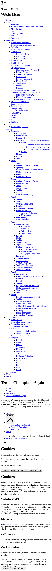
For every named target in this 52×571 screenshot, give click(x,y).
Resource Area (22, 111)
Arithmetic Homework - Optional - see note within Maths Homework (33, 307)
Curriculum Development (21, 322)
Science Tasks (26, 231)
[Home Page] (2, 5)
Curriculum (10, 317)
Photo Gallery (21, 217)
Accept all (15, 470)
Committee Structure (24, 54)
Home (8, 20)
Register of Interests (24, 58)
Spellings (19, 167)
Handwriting (21, 133)
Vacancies (15, 38)
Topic (18, 158)
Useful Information (23, 97)
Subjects (14, 338)
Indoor (18, 86)
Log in (8, 376)
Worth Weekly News (19, 127)
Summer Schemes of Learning (38, 149)
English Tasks (26, 226)
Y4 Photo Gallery (23, 258)
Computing (20, 347)
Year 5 (13, 272)
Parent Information (23, 136)
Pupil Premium (17, 104)
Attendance (20, 56)
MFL (18, 367)
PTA (13, 120)
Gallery (19, 156)
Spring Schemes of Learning (37, 147)
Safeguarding (16, 108)
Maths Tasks (26, 229)
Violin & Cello (22, 261)
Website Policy (17, 429)
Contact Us (15, 31)
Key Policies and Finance (21, 65)
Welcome (15, 24)
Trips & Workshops (29, 213)
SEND (14, 115)
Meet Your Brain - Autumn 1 (27, 70)
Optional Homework (24, 204)
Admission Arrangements (21, 43)
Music (18, 360)
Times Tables (21, 188)
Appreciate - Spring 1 (24, 74)
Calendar (14, 47)
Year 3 (13, 197)
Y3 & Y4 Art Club (23, 263)
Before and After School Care (23, 45)
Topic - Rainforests (23, 270)
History (19, 349)
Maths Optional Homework (27, 288)
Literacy (24, 152)
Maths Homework (23, 172)
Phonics (19, 154)
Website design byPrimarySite (18, 438)
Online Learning (22, 224)
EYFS (13, 329)
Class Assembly (22, 220)
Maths (23, 142)
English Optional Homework (27, 285)
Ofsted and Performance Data (23, 90)
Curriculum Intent (18, 324)
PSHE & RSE (22, 358)
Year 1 (13, 161)
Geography (20, 351)
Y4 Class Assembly (24, 267)
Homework (20, 138)
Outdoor (19, 88)
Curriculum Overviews (20, 326)
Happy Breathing (23, 81)
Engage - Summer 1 (24, 79)
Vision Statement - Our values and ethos (27, 27)
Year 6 (13, 295)
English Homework (29, 249)
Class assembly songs (24, 195)
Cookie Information (19, 427)
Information (10, 40)
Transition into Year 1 (24, 333)
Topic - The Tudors (24, 245)
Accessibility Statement (20, 425)
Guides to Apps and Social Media (29, 99)
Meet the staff (16, 29)
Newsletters (26, 215)
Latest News (11, 393)
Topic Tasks (26, 233)
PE (17, 365)
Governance (16, 52)
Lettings (14, 122)
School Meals (16, 113)
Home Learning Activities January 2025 (32, 170)
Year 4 (13, 222)
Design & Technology (25, 356)
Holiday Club (16, 61)
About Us (10, 22)
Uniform (14, 117)
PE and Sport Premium (20, 102)
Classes (9, 129)
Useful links (21, 77)
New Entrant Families (20, 83)
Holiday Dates (17, 63)
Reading (19, 206)
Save (23, 569)
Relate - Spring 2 (23, 72)
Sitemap (9, 413)
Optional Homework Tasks (27, 165)
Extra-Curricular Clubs (20, 335)
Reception (15, 131)
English (19, 236)
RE (17, 363)
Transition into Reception (26, 331)
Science (19, 345)
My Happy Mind (18, 67)
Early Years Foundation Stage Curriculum (32, 140)
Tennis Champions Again (16, 396)
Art (17, 354)
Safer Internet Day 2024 (25, 95)
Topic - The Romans (24, 265)
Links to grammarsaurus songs (28, 297)
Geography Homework (30, 254)
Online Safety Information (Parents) (25, 92)
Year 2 (13, 179)
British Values (16, 320)
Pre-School (15, 36)
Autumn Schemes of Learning (38, 145)
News (8, 124)
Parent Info (20, 256)
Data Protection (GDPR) (21, 49)
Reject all (5, 470)
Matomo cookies (14, 524)
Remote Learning (18, 106)
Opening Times (17, 33)
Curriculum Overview (25, 208)
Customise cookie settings (31, 470)
